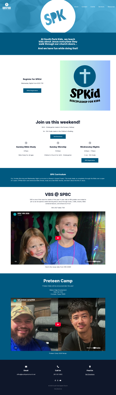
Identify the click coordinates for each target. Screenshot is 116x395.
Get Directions (89, 374)
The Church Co (58, 388)
